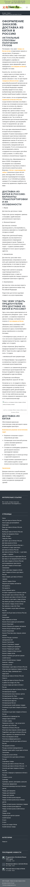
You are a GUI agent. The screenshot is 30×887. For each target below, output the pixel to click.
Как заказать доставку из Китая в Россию (14, 597)
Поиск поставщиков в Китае (10, 736)
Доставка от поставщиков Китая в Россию (14, 559)
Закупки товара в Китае (9, 581)
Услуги (4, 820)
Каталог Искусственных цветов (11, 628)
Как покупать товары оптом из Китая (12, 604)
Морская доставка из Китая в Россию (13, 676)
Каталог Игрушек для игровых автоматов (14, 626)
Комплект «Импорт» (8, 662)
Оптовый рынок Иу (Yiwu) (9, 696)
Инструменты (6, 586)
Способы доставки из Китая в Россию (13, 763)
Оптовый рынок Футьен (9, 703)
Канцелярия (5, 617)
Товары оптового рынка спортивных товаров (15, 804)
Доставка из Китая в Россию (10, 550)
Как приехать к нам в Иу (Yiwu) (11, 606)
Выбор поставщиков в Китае (10, 534)
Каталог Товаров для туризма (10, 649)
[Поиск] (23, 7)
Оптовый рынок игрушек (9, 691)
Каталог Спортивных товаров (10, 644)
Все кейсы (5, 529)
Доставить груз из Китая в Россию (12, 541)
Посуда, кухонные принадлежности (12, 748)
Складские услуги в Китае (9, 754)
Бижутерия (5, 525)
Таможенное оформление (9, 784)
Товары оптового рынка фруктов (11, 806)
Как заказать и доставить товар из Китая (14, 599)
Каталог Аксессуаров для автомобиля (13, 622)
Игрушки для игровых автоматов (11, 583)
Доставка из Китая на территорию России (14, 556)
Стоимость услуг (7, 777)
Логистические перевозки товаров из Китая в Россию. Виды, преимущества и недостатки (14, 671)
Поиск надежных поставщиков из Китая (13, 734)
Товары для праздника (8, 790)
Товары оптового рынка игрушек (11, 797)
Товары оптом (6, 813)
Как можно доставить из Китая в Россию (13, 601)
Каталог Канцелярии (8, 631)
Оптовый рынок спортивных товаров (12, 698)
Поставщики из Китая (8, 745)
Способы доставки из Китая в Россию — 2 (14, 766)
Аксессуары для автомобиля (10, 522)
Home (4, 518)
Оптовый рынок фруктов (9, 700)
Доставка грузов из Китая (9, 543)
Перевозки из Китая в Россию (10, 727)
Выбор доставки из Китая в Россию (12, 532)
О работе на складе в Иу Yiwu (11, 682)
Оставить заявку (7, 721)
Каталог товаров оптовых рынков (11, 651)
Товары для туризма (8, 795)
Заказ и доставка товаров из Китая (12, 570)
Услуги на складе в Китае (9, 824)
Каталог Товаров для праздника (11, 646)
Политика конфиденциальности (11, 739)
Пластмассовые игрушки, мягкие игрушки (14, 730)
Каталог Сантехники (8, 642)
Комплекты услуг (7, 664)
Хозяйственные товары (9, 827)
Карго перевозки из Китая (9, 619)
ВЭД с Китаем (6, 536)
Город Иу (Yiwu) (6, 538)
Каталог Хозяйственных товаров (11, 660)
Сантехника (5, 752)
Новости (4, 678)
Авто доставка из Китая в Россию (12, 520)
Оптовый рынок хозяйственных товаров (13, 705)
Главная (8, 13)
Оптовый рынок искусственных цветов (13, 694)
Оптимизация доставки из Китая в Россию (14, 689)
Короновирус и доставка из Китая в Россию (14, 667)
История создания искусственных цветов (14, 592)
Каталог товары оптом (8, 653)
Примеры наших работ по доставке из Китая (15, 750)
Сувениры (5, 779)
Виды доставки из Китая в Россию (12, 527)
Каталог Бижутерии (7, 624)
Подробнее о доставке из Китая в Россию (14, 732)
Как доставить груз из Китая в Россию (13, 595)
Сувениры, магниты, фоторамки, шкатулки (14, 781)
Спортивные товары (8, 761)
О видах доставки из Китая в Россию (13, 680)
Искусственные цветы (8, 590)
